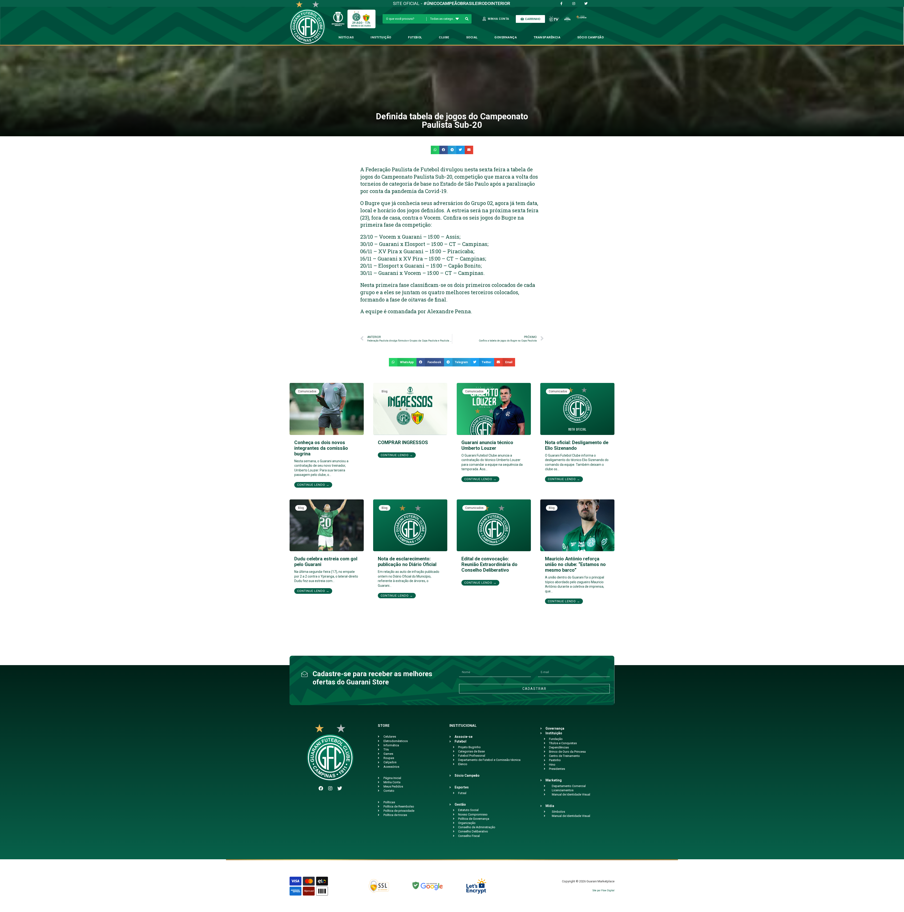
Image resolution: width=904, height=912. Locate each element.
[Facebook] (321, 788)
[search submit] (467, 18)
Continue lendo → (313, 484)
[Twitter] (339, 788)
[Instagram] (330, 788)
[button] (435, 150)
